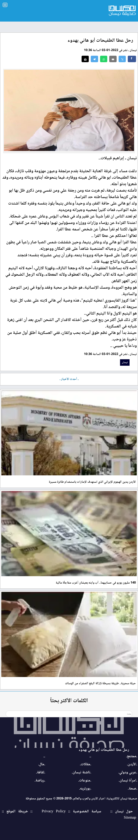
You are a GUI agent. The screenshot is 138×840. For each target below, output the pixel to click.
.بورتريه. (85, 789)
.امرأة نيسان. (128, 780)
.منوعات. (84, 780)
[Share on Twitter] (122, 59)
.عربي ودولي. (127, 772)
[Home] (69, 732)
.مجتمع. (131, 756)
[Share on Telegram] (94, 59)
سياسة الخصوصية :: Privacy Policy (71, 811)
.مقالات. (85, 764)
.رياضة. (39, 780)
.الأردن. (132, 764)
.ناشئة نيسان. (81, 772)
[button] (103, 59)
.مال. (41, 764)
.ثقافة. (40, 772)
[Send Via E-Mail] (113, 59)
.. (90, 756)
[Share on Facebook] (132, 59)
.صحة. (132, 789)
